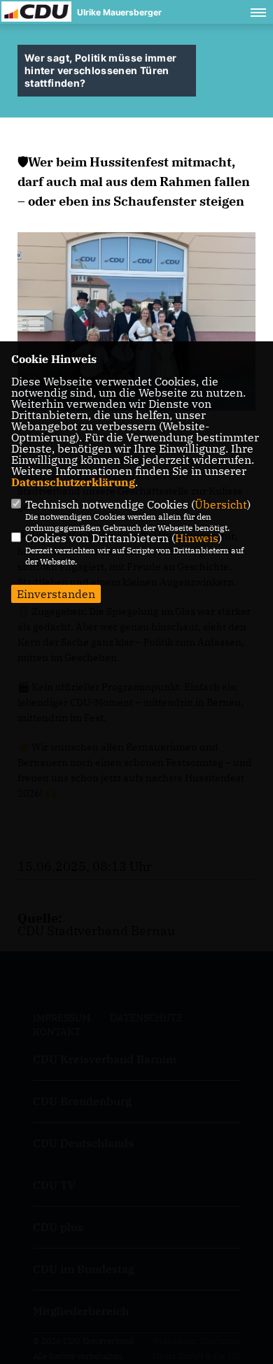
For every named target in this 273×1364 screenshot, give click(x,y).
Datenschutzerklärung (73, 482)
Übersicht (221, 504)
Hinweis (196, 538)
